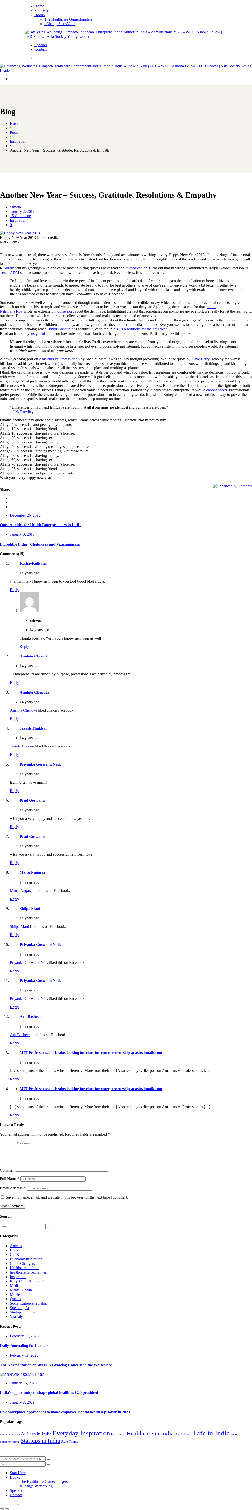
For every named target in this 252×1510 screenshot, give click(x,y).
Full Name (9, 1179)
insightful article (42, 333)
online (211, 307)
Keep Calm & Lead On (28, 1281)
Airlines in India (36, 1433)
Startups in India (22, 1312)
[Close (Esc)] (2, 1504)
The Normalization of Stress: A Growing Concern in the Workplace (56, 1365)
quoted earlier (136, 268)
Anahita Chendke (34, 656)
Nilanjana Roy (11, 311)
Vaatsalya (17, 1316)
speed (222, 390)
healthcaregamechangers (29, 1272)
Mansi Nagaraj (32, 872)
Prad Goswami (32, 800)
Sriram (9, 268)
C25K (14, 1254)
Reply (14, 590)
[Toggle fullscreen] (12, 1504)
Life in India (212, 1433)
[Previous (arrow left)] (2, 1509)
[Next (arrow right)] (7, 1509)
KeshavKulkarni (33, 563)
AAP (17, 1434)
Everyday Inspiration (26, 1259)
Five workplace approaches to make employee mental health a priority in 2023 (65, 1412)
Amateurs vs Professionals (59, 359)
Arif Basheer (30, 1016)
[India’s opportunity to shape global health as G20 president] (22, 1375)
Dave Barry (200, 359)
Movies (15, 1294)
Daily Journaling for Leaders (24, 1345)
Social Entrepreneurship (28, 1303)
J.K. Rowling (23, 412)
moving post (64, 311)
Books (15, 1250)
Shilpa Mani (30, 908)
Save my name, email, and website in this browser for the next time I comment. (67, 1197)
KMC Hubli (184, 1434)
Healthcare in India (24, 1268)
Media (15, 1285)
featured (118, 1434)
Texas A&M (9, 272)
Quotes (15, 1299)
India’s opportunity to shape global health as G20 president (49, 1392)
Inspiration (18, 220)
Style (64, 1441)
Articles (16, 1246)
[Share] (7, 1504)
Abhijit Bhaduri (58, 329)
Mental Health (21, 1290)
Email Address (13, 1188)
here (54, 363)
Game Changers (22, 1263)
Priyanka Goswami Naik (40, 764)
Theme (73, 1441)
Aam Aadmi (7, 1434)
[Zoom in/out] (17, 1504)
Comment (7, 1170)
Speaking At (19, 1308)
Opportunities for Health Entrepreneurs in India (40, 525)
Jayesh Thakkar (33, 728)
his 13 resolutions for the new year (140, 329)
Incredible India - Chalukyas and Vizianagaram (40, 544)
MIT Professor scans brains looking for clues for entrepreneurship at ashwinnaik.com (91, 1053)
